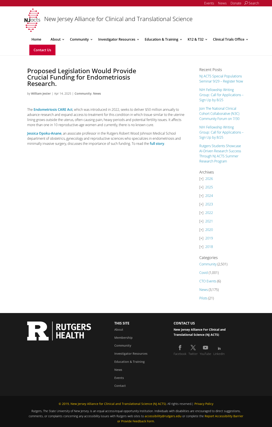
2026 (209, 178)
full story (157, 143)
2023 (209, 204)
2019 (209, 238)
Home (36, 39)
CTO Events (207, 281)
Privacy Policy (203, 404)
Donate (236, 3)
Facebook (180, 354)
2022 (209, 212)
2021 (209, 221)
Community (79, 39)
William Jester (41, 93)
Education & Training (161, 39)
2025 (209, 187)
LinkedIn (219, 354)
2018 (209, 246)
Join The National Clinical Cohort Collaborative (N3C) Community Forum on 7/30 (219, 113)
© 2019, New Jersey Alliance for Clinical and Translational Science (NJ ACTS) (112, 404)
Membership (123, 338)
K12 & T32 (196, 39)
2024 (209, 195)
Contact (120, 386)
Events (209, 3)
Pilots (203, 298)
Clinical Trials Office (228, 39)
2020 (209, 229)
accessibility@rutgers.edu (163, 416)
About (56, 39)
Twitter (193, 354)
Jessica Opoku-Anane (44, 133)
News (222, 3)
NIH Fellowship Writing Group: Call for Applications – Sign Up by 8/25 (221, 94)
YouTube (205, 354)
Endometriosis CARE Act (53, 109)
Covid (203, 272)
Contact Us (42, 50)
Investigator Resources (116, 39)
